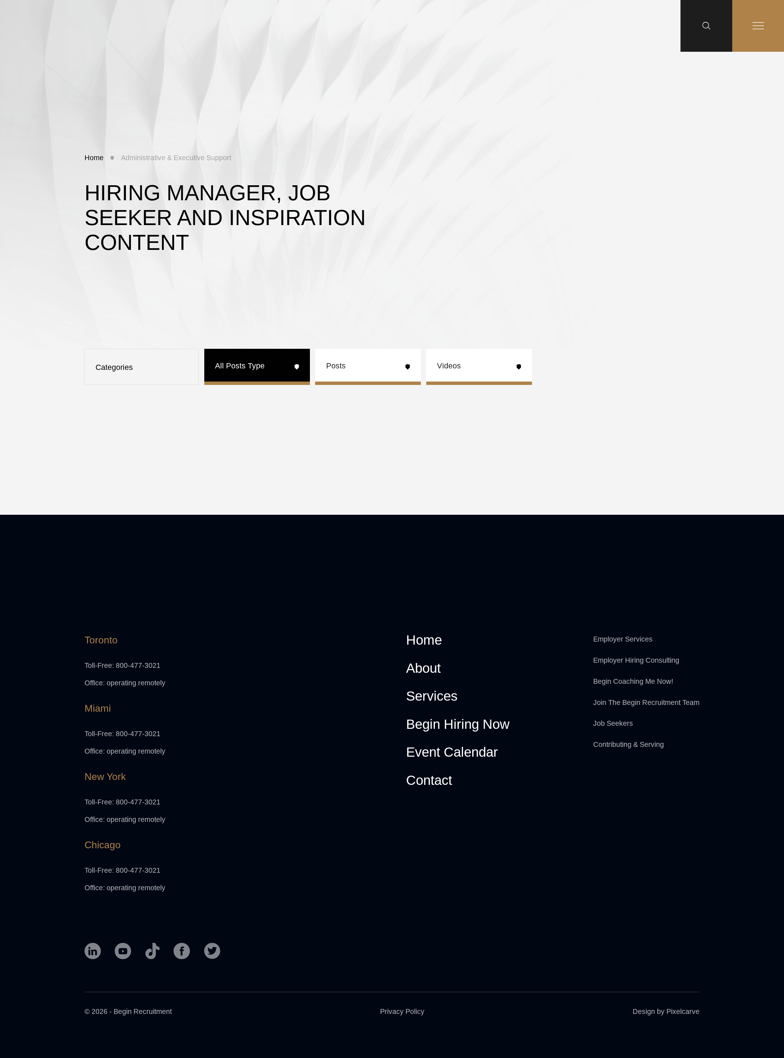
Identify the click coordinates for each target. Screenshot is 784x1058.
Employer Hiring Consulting (636, 660)
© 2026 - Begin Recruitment (128, 1011)
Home (94, 158)
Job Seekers (613, 723)
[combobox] (142, 367)
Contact (429, 781)
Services (432, 696)
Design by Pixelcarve (666, 1011)
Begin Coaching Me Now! (633, 681)
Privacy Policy (402, 1011)
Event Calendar (452, 752)
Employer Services (623, 639)
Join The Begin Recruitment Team (646, 702)
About (423, 668)
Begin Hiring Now (458, 724)
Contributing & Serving (628, 744)
